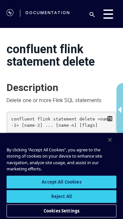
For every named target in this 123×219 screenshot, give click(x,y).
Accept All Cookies (61, 182)
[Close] (110, 140)
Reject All (61, 196)
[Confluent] (10, 14)
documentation (48, 12)
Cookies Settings (61, 211)
